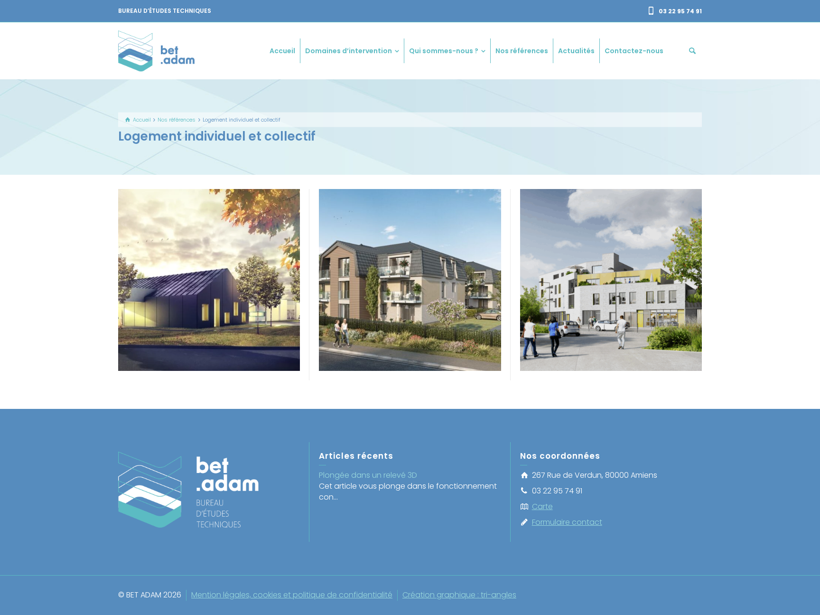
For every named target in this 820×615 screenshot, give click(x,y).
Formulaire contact (567, 522)
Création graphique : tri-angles (459, 594)
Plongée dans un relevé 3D (368, 475)
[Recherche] (692, 51)
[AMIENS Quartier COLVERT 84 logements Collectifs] (624, 297)
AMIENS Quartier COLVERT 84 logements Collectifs (611, 265)
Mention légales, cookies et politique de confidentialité (291, 594)
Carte (542, 506)
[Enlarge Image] (195, 309)
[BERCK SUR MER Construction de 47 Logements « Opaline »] (423, 297)
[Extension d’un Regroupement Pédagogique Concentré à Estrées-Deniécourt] (222, 309)
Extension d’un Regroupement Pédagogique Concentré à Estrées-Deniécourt (209, 265)
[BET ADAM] (158, 50)
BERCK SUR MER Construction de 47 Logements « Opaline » (409, 265)
